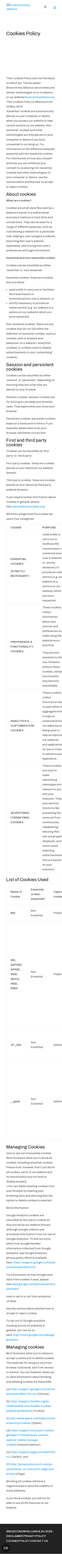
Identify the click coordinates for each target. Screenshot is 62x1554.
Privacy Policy (34, 1536)
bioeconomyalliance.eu (40, 97)
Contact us (39, 1540)
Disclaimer (14, 1536)
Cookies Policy (18, 1540)
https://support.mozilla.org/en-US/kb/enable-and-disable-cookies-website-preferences (29, 1406)
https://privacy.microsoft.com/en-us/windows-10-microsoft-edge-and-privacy (30, 1469)
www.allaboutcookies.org (28, 506)
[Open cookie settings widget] (6, 1548)
